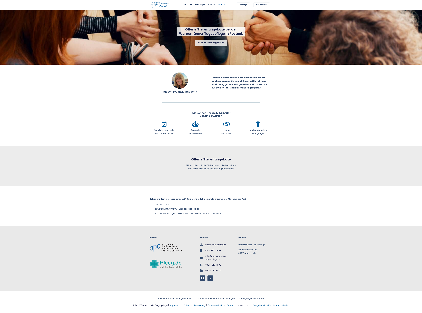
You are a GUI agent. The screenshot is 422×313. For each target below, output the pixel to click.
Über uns (188, 5)
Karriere (221, 5)
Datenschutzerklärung (194, 305)
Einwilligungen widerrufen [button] (251, 298)
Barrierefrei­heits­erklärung (220, 305)
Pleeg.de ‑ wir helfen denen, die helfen (271, 305)
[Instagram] (210, 278)
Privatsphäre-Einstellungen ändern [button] (175, 298)
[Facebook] (202, 278)
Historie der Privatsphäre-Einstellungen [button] (216, 298)
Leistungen (200, 5)
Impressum (175, 305)
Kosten (211, 5)
